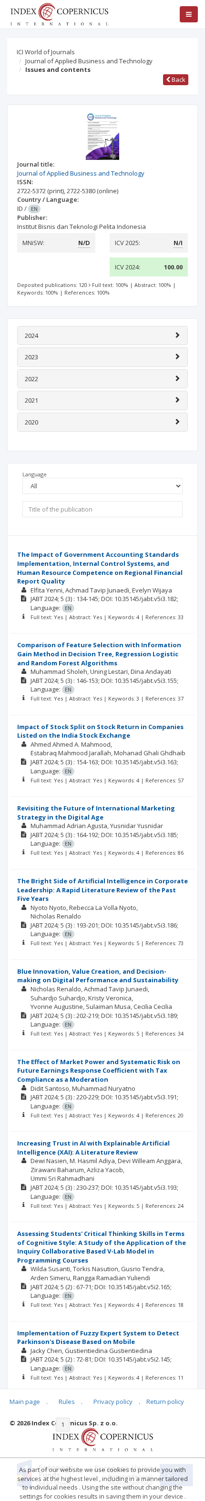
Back (177, 79)
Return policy (165, 1401)
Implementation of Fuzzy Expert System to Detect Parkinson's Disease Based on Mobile (98, 1337)
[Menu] (189, 14)
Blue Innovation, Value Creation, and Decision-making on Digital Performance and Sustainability (97, 976)
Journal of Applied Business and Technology (89, 61)
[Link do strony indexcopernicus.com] (102, 1439)
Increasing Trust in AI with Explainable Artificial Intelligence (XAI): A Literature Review (93, 1147)
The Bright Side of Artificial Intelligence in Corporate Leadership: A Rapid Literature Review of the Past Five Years (102, 890)
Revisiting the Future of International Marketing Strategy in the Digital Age (96, 812)
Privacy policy (113, 1401)
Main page (25, 1401)
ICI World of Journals (46, 52)
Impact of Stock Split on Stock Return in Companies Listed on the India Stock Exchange (100, 731)
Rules (67, 1401)
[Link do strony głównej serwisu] (59, 13)
